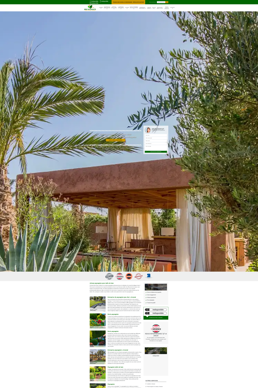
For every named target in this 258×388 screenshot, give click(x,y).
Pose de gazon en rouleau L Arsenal (155, 386)
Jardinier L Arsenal (151, 383)
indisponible (94, 1)
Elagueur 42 (127, 8)
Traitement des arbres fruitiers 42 (107, 8)
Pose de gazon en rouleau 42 (167, 8)
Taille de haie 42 (154, 8)
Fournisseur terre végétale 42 (121, 8)
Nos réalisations (115, 140)
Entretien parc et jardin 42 (114, 8)
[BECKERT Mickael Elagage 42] (90, 7)
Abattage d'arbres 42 (149, 8)
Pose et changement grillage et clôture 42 (134, 8)
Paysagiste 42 (172, 8)
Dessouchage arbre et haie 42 (160, 8)
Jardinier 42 (101, 8)
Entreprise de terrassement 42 (142, 8)
